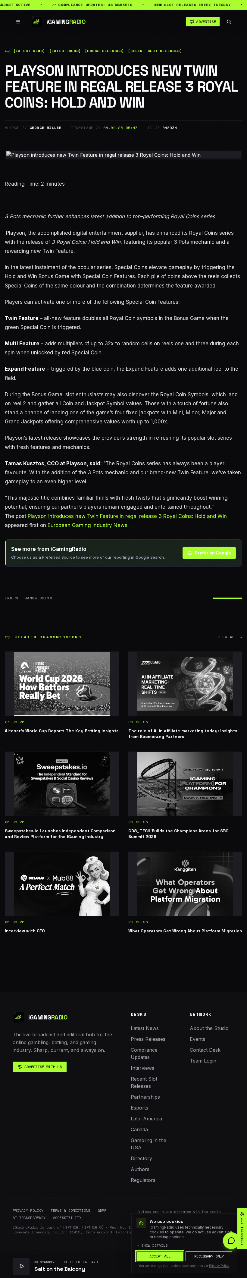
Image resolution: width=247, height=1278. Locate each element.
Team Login (203, 1061)
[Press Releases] (104, 51)
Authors (140, 1169)
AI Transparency (29, 1217)
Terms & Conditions (70, 1210)
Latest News (145, 1028)
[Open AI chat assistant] (231, 1240)
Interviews (142, 1068)
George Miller (46, 127)
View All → (229, 637)
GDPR (102, 1210)
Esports (139, 1108)
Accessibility (67, 1217)
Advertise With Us (43, 1066)
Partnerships (145, 1097)
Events (197, 1039)
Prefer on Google (213, 552)
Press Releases (148, 1039)
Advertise (206, 21)
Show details (154, 1245)
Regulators (143, 1180)
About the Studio (209, 1028)
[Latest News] (29, 51)
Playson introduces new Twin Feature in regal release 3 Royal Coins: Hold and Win (127, 516)
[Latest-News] (65, 51)
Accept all (159, 1256)
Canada (139, 1129)
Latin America (146, 1119)
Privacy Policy (28, 1210)
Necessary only (209, 1256)
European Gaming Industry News (87, 525)
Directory (141, 1158)
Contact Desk (205, 1050)
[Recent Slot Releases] (155, 51)
